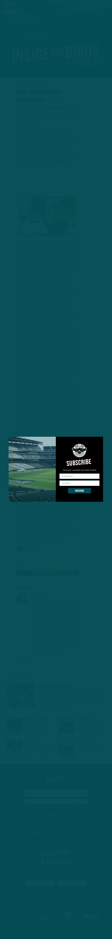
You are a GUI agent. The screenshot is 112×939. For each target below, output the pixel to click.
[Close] (101, 439)
